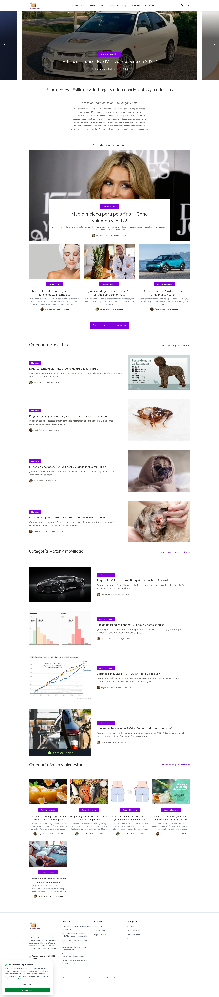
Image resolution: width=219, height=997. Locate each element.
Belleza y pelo (123, 5)
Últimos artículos (79, 5)
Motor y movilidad (107, 5)
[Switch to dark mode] (188, 5)
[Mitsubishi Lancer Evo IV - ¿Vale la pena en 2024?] (109, 45)
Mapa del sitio (119, 978)
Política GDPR (93, 978)
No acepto (27, 984)
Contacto (83, 978)
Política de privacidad (70, 978)
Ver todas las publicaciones (175, 345)
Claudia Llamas (100, 930)
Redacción (99, 921)
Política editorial (106, 978)
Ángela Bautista (100, 935)
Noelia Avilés (99, 926)
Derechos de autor (53, 978)
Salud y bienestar (139, 5)
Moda (151, 5)
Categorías (132, 921)
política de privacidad (13, 979)
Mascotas (93, 5)
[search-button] (182, 5)
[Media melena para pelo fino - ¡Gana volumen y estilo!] (109, 195)
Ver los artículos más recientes (109, 325)
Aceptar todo (27, 990)
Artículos (66, 921)
